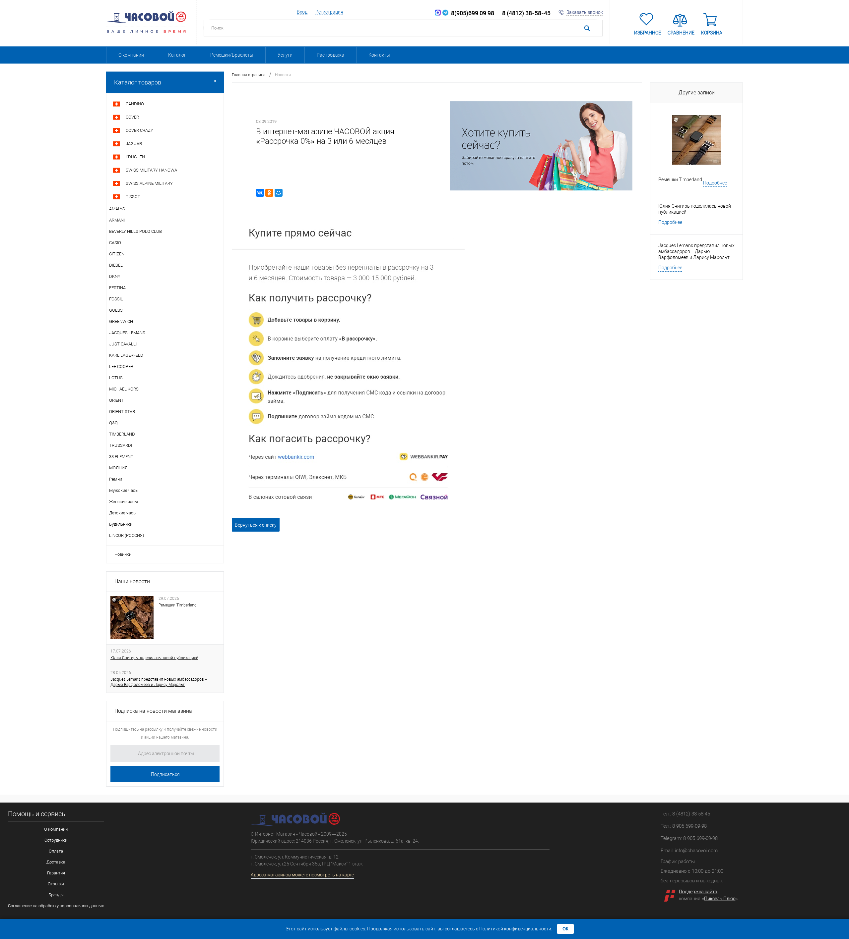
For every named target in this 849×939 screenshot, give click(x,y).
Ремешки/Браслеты (231, 55)
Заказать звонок (584, 12)
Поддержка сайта (698, 891)
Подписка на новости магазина (153, 711)
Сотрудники (55, 840)
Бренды (56, 894)
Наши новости (132, 581)
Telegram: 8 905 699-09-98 (689, 838)
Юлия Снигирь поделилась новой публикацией (154, 657)
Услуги (285, 55)
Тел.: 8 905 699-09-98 (684, 826)
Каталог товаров (137, 82)
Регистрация (329, 12)
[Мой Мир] (279, 193)
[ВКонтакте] (260, 193)
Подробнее (715, 182)
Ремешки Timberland (178, 605)
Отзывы (56, 883)
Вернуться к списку (256, 525)
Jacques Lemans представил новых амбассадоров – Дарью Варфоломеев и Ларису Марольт (158, 682)
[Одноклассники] (269, 193)
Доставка (55, 862)
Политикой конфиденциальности (515, 928)
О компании (131, 55)
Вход (302, 12)
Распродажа (330, 55)
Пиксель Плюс (719, 898)
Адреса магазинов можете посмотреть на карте (302, 874)
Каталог (177, 55)
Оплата (56, 851)
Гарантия (56, 872)
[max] (438, 13)
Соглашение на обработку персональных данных (56, 905)
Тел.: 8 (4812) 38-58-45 (685, 814)
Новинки (122, 554)
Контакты (379, 55)
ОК (565, 928)
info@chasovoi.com (696, 851)
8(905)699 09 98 (471, 13)
